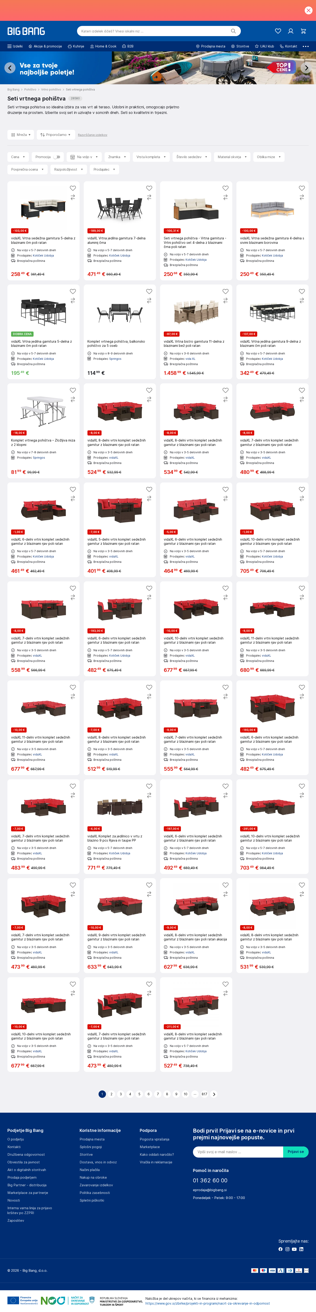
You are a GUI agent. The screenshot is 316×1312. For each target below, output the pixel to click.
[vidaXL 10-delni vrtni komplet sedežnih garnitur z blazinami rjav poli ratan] (272, 530)
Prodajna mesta (92, 1139)
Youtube (294, 1249)
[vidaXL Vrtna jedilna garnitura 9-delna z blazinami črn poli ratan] (272, 332)
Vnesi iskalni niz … (112, 31)
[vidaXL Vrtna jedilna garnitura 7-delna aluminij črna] (120, 231)
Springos (115, 358)
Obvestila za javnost (23, 1162)
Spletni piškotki (92, 1200)
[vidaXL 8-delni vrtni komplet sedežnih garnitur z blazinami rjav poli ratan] (120, 431)
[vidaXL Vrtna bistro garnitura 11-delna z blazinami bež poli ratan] (196, 332)
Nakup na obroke (93, 1177)
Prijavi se (296, 1151)
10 (185, 1094)
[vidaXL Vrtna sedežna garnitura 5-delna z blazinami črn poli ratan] (43, 231)
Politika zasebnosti (95, 1193)
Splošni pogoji (91, 1147)
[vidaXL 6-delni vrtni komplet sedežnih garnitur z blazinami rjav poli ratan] (43, 530)
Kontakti (14, 1147)
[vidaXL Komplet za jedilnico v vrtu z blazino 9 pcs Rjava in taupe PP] (120, 827)
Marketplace (150, 1147)
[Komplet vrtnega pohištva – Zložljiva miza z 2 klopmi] (43, 431)
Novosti (13, 1200)
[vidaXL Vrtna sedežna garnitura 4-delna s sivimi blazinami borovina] (272, 231)
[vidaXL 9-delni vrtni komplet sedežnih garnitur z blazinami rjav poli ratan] (120, 925)
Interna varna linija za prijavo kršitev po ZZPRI (29, 1210)
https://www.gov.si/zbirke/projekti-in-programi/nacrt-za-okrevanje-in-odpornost (208, 1303)
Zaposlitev (15, 1220)
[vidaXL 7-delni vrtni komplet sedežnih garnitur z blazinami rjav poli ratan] (272, 431)
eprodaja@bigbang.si (210, 1190)
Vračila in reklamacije (156, 1162)
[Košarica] (303, 31)
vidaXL (113, 457)
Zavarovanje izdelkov (96, 1185)
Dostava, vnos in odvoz (98, 1162)
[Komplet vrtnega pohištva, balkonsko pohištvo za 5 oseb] (120, 332)
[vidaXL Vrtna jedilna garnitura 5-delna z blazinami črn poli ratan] (43, 332)
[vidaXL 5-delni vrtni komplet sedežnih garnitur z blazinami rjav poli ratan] (120, 530)
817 (204, 1094)
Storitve (86, 1154)
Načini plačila (90, 1170)
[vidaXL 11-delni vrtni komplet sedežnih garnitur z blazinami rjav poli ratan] (272, 629)
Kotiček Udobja (43, 255)
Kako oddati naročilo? (157, 1154)
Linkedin (301, 1249)
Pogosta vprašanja (154, 1139)
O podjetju (15, 1139)
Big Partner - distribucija (26, 1185)
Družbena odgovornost (26, 1154)
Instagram (287, 1249)
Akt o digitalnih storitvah (26, 1170)
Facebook (280, 1249)
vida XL (190, 358)
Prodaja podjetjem (22, 1177)
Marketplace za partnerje (27, 1193)
